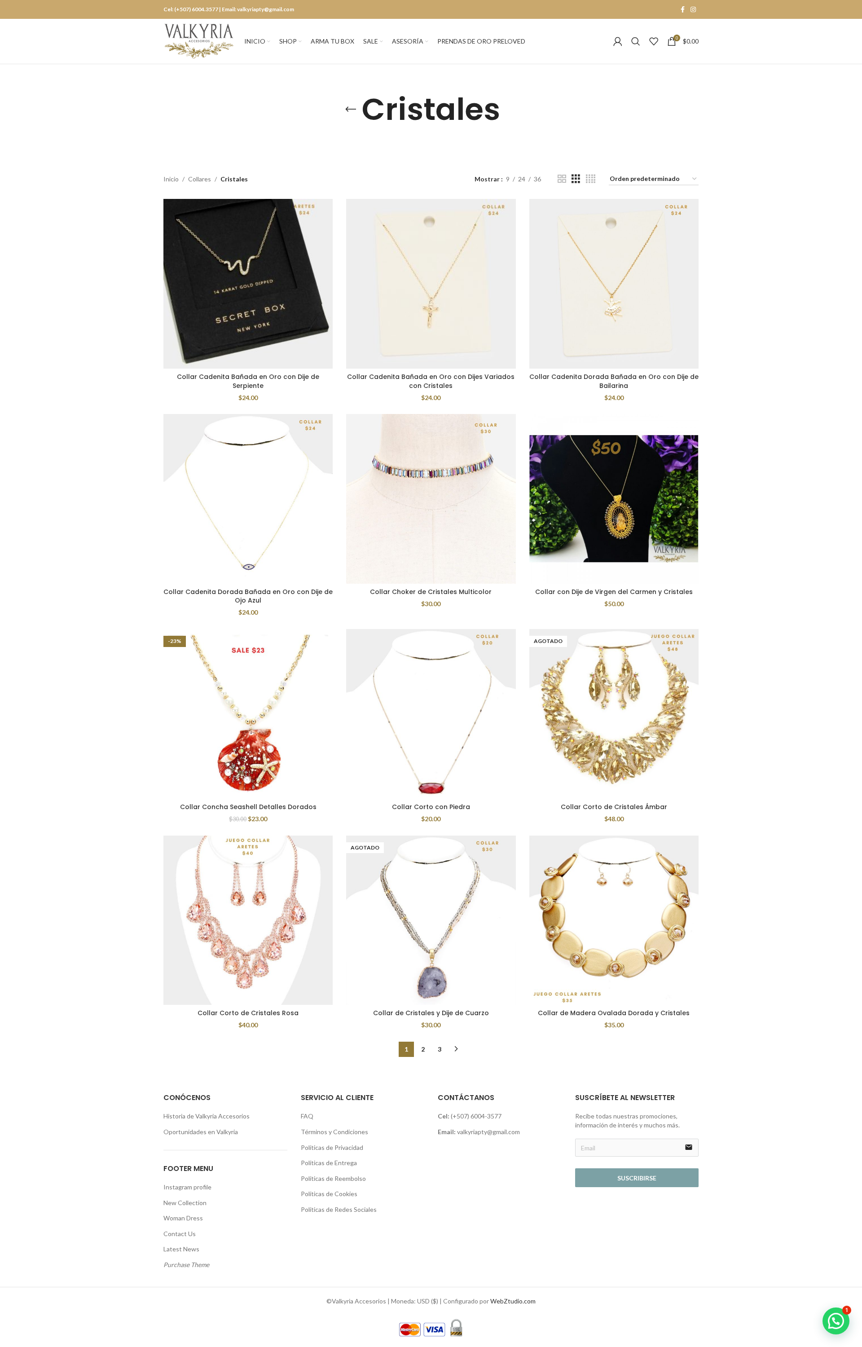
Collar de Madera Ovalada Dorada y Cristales (614, 1012)
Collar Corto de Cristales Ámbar (614, 806)
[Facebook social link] (682, 10)
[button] (835, 1320)
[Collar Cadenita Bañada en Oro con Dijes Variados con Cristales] (430, 283)
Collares (199, 179)
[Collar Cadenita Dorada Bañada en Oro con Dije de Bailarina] (614, 283)
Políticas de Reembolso (333, 1178)
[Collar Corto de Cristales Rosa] (248, 920)
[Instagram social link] (693, 10)
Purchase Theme (186, 1264)
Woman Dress (183, 1218)
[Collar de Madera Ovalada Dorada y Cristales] (614, 920)
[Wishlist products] (654, 41)
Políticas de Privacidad (332, 1147)
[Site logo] (199, 40)
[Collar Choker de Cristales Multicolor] (430, 498)
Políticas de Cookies (329, 1193)
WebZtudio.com (513, 1301)
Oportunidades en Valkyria (200, 1132)
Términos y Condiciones (334, 1132)
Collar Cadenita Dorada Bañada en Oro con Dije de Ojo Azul (248, 596)
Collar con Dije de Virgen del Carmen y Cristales (614, 591)
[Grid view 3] (576, 179)
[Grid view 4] (590, 179)
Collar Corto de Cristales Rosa (248, 1012)
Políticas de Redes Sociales (339, 1209)
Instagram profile (187, 1187)
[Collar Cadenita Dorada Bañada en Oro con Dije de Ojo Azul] (248, 498)
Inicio (171, 179)
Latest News (181, 1249)
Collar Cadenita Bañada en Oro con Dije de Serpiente (248, 381)
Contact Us (179, 1233)
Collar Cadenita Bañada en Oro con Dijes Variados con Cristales (431, 381)
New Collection (185, 1202)
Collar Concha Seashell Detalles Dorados (248, 806)
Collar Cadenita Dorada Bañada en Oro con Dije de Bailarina (614, 381)
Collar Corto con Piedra (431, 806)
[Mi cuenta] (618, 41)
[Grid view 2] (562, 179)
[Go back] (350, 110)
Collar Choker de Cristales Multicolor (431, 591)
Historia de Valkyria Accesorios (206, 1116)
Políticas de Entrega (329, 1163)
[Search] (636, 41)
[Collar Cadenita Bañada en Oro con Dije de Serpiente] (248, 283)
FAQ (307, 1116)
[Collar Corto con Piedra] (430, 713)
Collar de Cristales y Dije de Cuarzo (431, 1012)
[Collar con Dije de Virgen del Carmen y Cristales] (614, 498)
